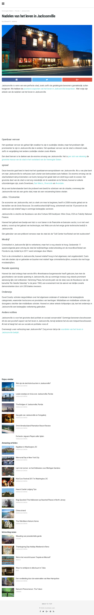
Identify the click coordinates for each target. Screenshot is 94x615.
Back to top (47, 604)
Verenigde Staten (7, 11)
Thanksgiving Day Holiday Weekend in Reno (32, 547)
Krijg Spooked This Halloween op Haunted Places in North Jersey (40, 500)
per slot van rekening (77, 156)
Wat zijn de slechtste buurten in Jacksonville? (33, 383)
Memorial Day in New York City (27, 458)
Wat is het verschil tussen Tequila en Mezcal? (33, 557)
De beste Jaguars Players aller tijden (30, 436)
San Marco (38, 183)
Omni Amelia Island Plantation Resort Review (33, 426)
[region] (47, 115)
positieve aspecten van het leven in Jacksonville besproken (49, 89)
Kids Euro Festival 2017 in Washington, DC (32, 479)
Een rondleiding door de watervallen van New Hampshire (37, 579)
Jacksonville (25, 11)
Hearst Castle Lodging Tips (26, 489)
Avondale (60, 183)
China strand (21, 511)
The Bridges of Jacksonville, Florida (29, 404)
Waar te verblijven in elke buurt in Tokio (31, 568)
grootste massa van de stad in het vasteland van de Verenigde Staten (31, 159)
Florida (17, 11)
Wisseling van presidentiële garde (29, 536)
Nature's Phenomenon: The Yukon (29, 589)
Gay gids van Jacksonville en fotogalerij (31, 415)
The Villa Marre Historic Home (27, 521)
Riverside (48, 183)
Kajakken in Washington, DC (26, 447)
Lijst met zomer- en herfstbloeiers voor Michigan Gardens (38, 468)
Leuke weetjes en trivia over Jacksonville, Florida (34, 394)
